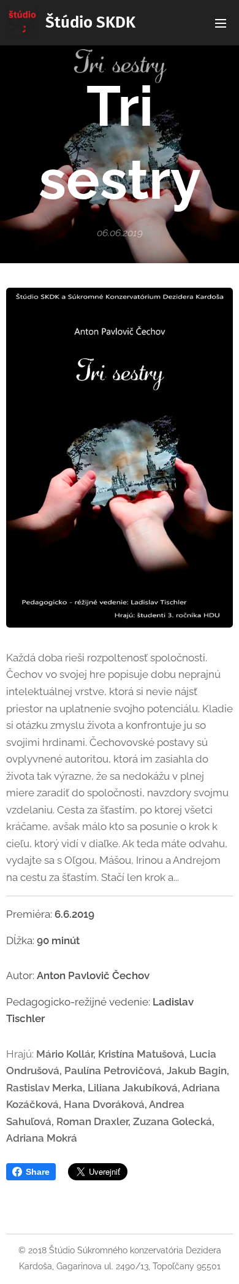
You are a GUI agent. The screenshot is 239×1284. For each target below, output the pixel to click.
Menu (220, 22)
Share (38, 1172)
